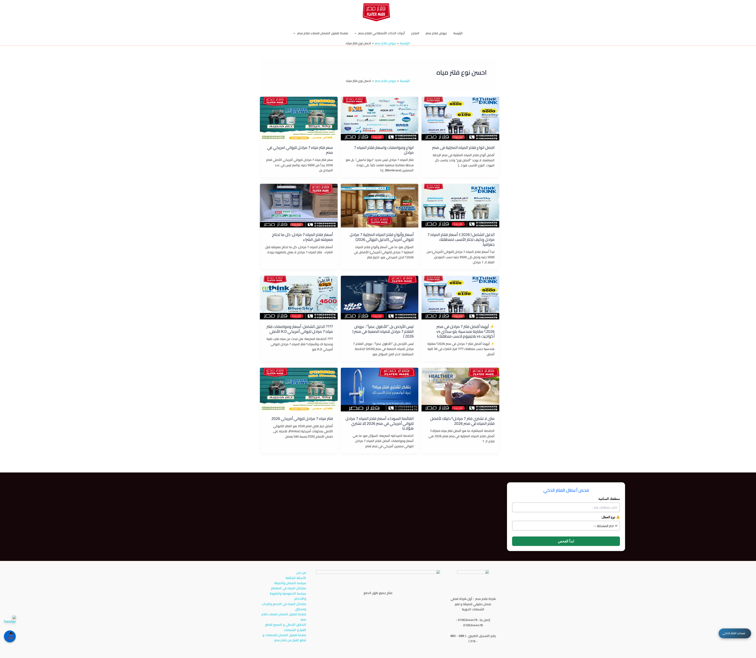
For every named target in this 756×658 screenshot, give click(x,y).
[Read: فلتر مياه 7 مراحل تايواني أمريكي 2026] (299, 389)
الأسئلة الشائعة (295, 577)
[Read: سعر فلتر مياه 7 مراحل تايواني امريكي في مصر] (299, 118)
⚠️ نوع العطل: (610, 517)
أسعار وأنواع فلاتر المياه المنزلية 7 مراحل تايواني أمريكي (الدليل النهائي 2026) (382, 237)
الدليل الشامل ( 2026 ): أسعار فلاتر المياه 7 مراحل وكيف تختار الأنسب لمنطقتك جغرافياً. (461, 239)
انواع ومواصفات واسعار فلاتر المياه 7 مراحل (384, 150)
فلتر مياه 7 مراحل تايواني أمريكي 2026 (302, 418)
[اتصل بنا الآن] (10, 636)
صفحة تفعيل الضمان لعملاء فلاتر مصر (283, 617)
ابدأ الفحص (566, 541)
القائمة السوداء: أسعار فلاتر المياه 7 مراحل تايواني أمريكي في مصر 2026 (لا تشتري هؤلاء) (380, 423)
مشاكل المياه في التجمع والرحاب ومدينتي (284, 606)
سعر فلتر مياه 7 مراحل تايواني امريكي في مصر (300, 150)
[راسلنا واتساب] (10, 621)
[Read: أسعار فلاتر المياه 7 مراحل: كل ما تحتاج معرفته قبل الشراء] (299, 205)
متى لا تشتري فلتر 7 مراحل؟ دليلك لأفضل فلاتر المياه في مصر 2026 (462, 421)
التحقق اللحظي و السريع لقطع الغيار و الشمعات (285, 627)
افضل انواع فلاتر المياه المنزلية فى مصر (463, 147)
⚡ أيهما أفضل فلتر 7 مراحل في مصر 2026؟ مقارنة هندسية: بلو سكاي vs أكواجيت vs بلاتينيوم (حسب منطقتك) (465, 331)
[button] (357, 33)
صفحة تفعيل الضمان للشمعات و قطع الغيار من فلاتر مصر (284, 637)
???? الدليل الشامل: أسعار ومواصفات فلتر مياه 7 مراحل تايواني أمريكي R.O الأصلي (300, 329)
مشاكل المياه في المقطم (288, 588)
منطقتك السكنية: (609, 498)
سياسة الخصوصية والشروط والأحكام (288, 596)
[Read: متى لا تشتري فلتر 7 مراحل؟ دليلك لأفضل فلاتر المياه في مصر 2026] (460, 389)
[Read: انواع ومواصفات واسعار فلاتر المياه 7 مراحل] (380, 118)
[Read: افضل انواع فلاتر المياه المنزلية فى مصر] (460, 118)
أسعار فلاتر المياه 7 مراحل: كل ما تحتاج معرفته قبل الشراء (302, 237)
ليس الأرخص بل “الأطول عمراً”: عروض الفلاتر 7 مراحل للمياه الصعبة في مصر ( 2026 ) (383, 331)
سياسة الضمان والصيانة (290, 583)
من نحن (301, 572)
